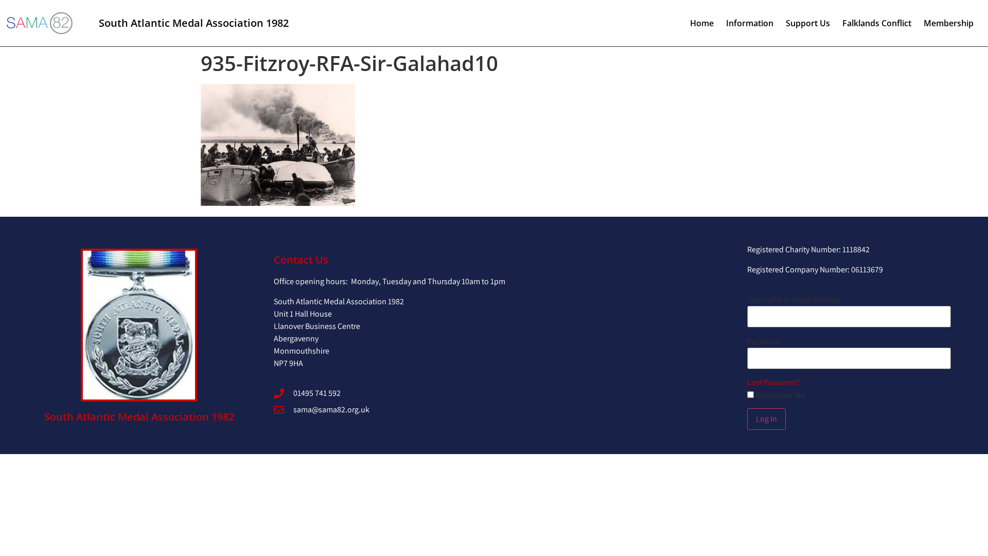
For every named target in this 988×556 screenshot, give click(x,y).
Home (702, 23)
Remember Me (779, 395)
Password (763, 342)
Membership (949, 23)
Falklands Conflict (876, 23)
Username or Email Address (794, 300)
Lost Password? (773, 382)
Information (749, 23)
